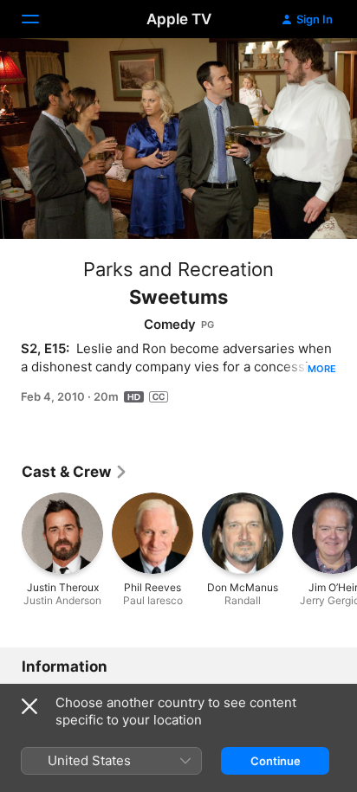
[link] (75, 471)
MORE (322, 369)
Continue (275, 761)
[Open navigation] (41, 19)
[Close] (29, 706)
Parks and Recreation (178, 269)
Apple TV (178, 19)
